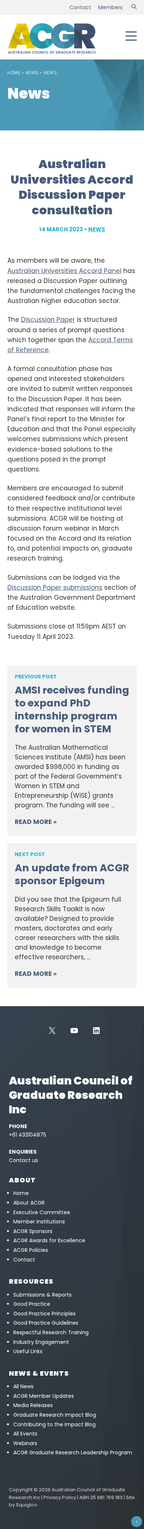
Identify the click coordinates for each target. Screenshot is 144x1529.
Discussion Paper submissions (54, 587)
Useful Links (27, 1351)
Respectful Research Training (51, 1332)
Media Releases (33, 1405)
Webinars (25, 1443)
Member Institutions (39, 1221)
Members (110, 7)
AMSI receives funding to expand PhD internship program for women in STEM (72, 709)
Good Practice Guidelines (45, 1323)
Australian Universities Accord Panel (64, 270)
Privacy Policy (60, 1497)
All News (23, 1386)
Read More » (35, 821)
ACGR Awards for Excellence (49, 1240)
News (32, 72)
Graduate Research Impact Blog (54, 1415)
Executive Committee (41, 1212)
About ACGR (29, 1202)
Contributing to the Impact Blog (54, 1424)
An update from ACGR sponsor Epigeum (72, 874)
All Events (25, 1433)
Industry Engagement (41, 1342)
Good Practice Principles (44, 1313)
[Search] (134, 7)
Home (13, 72)
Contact (80, 7)
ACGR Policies (30, 1250)
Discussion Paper (48, 319)
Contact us (23, 1160)
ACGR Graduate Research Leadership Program (72, 1452)
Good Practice (31, 1304)
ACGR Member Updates (43, 1396)
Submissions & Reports (42, 1294)
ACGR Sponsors (32, 1231)
